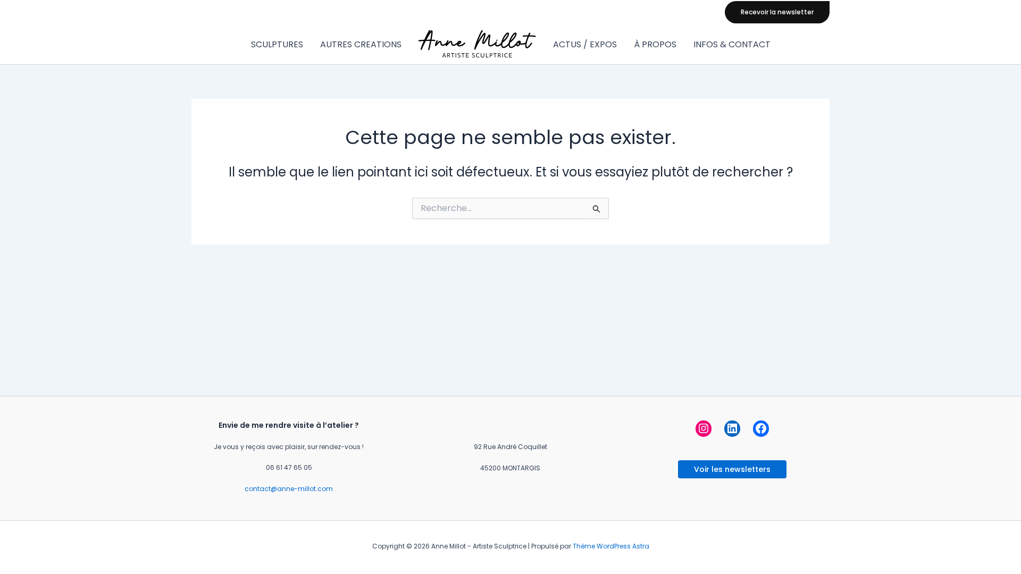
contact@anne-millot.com (289, 488)
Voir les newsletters (732, 469)
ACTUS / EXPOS (585, 44)
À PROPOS (655, 44)
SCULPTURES (277, 44)
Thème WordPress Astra (611, 546)
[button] (777, 12)
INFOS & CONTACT (732, 44)
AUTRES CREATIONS (360, 44)
